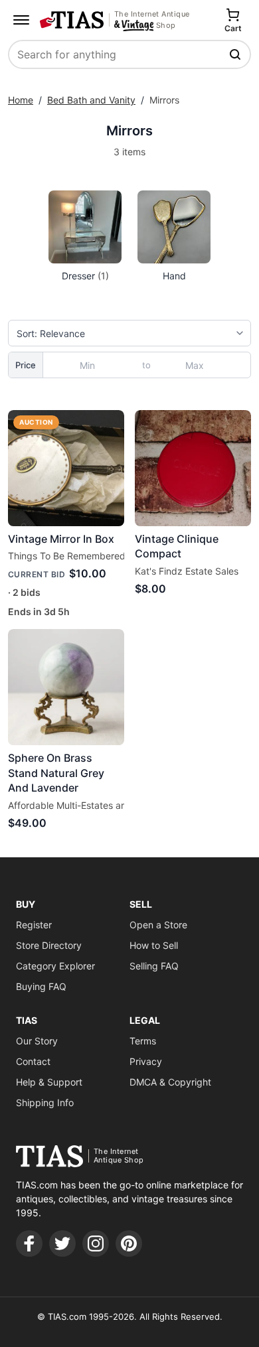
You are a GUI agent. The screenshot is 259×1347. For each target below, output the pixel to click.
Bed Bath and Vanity (91, 100)
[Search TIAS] (236, 54)
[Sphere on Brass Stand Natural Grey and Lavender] (66, 687)
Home (20, 100)
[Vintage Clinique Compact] (193, 468)
